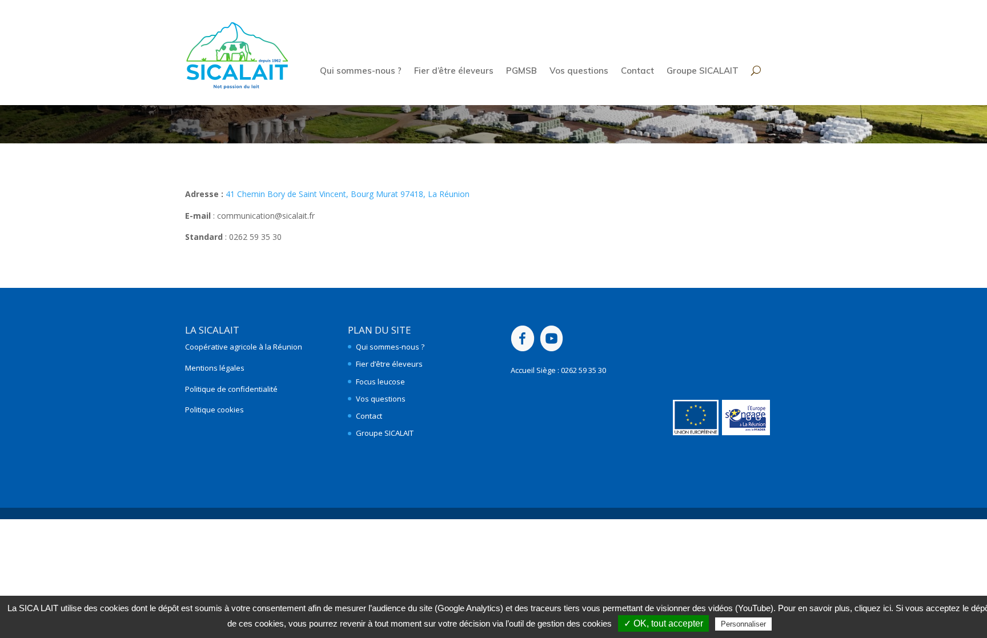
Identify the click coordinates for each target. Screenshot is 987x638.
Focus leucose (380, 381)
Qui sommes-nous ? (361, 71)
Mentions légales (214, 368)
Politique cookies (214, 409)
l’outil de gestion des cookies (558, 623)
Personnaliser (743, 624)
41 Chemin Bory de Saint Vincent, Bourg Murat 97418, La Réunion (348, 193)
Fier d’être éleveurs (454, 71)
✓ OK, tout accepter (663, 623)
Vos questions (578, 71)
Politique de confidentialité (231, 389)
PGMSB (521, 71)
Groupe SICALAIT (703, 71)
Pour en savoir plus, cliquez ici (834, 608)
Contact (637, 71)
